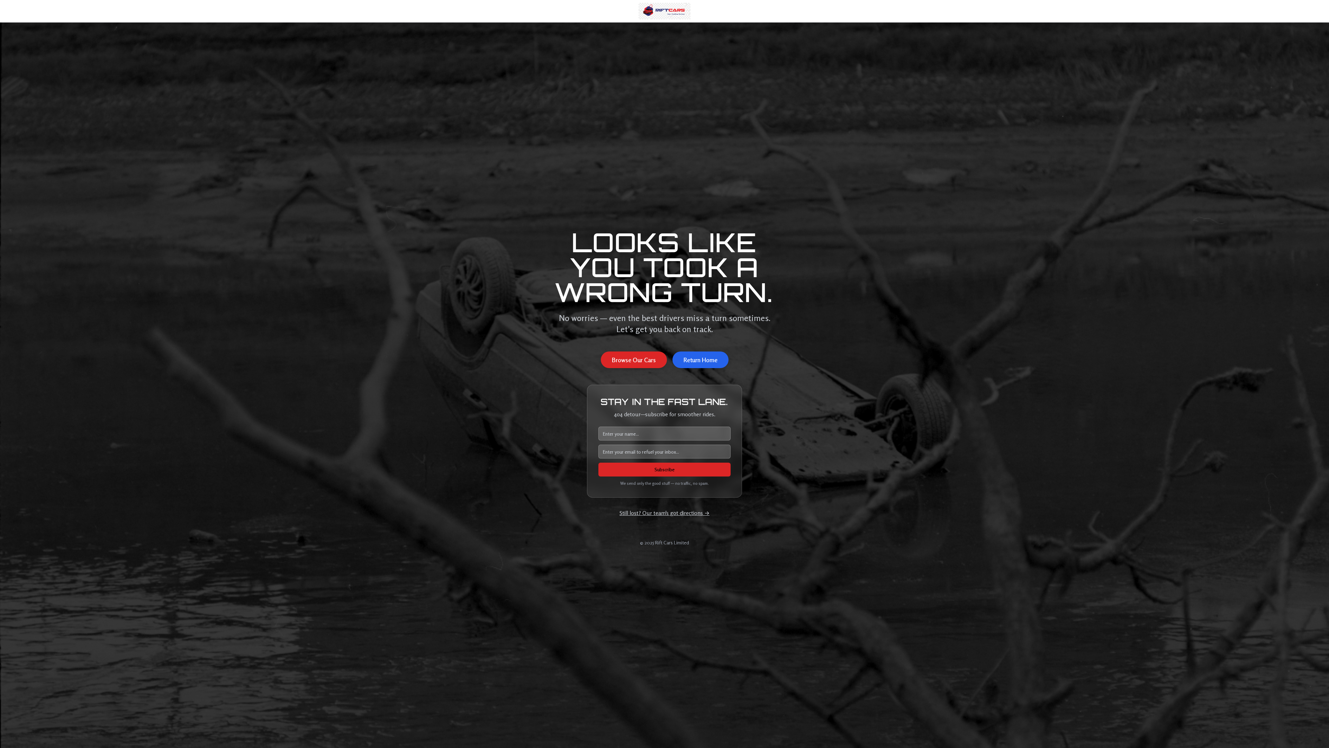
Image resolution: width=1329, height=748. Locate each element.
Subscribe (664, 469)
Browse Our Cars (634, 360)
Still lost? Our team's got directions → (664, 512)
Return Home (700, 360)
